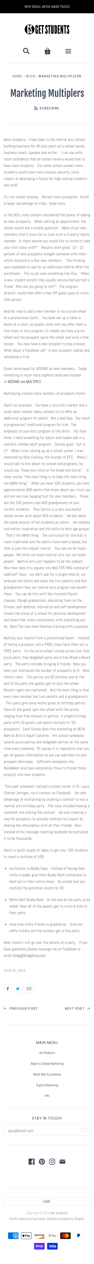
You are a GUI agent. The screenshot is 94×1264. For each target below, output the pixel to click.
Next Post (75, 1008)
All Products (47, 1052)
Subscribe (49, 108)
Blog (31, 76)
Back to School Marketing (47, 1063)
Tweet (18, 989)
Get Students (58, 1213)
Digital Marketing (47, 1085)
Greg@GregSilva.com (29, 955)
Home (18, 76)
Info (47, 1095)
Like (8, 989)
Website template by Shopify (65, 1218)
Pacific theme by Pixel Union (27, 1218)
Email (29, 989)
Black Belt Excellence (47, 1074)
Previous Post (23, 1008)
